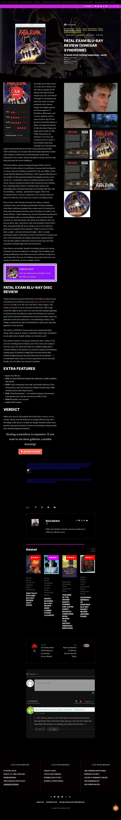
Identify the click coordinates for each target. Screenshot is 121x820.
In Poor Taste (51, 802)
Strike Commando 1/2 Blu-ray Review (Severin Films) (69, 650)
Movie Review (92, 29)
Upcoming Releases (102, 2)
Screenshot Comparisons (50, 2)
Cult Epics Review (29, 586)
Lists (4, 2)
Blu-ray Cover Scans (70, 2)
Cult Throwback (26, 2)
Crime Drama (30, 582)
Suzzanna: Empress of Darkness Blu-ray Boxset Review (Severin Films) (85, 607)
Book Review (66, 582)
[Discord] (106, 6)
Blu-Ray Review (69, 29)
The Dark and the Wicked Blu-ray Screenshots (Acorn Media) (47, 650)
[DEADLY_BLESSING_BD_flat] (51, 564)
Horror (84, 29)
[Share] (35, 507)
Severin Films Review (66, 590)
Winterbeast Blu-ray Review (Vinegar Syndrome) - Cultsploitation (60, 710)
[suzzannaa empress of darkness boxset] (87, 564)
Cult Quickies (48, 583)
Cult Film (78, 29)
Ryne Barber (72, 25)
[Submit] (55, 507)
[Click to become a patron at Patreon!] (30, 455)
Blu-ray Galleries (86, 2)
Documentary (66, 584)
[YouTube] (98, 6)
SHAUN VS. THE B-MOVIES (14, 774)
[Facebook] (93, 6)
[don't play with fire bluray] (33, 564)
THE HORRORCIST (91, 781)
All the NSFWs (13, 2)
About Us (40, 802)
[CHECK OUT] (30, 273)
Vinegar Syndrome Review (72, 31)
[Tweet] (42, 507)
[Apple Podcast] (103, 6)
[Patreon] (95, 6)
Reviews (37, 2)
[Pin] (48, 507)
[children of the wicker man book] (69, 566)
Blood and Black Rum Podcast (71, 802)
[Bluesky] (101, 6)
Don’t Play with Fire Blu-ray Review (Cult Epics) (31, 599)
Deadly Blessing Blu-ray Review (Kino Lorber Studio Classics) (49, 606)
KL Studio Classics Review (47, 588)
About (113, 2)
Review (100, 29)
